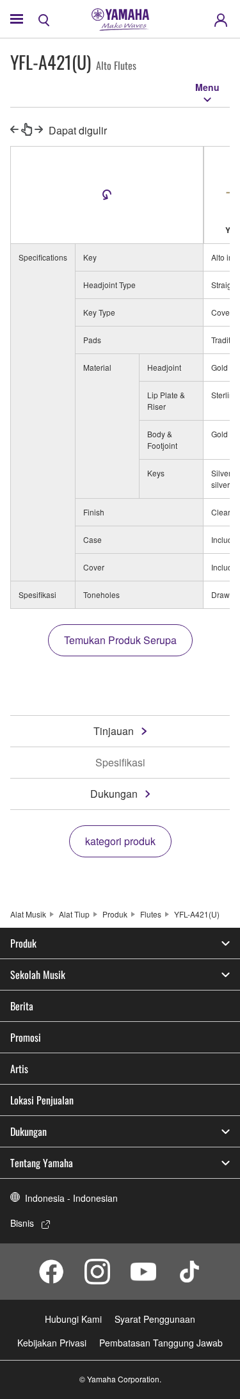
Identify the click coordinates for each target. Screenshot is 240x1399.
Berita (21, 1006)
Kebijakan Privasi (51, 1342)
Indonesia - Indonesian (71, 1198)
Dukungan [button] (28, 1131)
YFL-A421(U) (197, 914)
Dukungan (114, 793)
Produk (114, 914)
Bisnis (22, 1223)
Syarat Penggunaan (155, 1319)
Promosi (25, 1037)
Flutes (150, 914)
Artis (19, 1068)
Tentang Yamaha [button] (41, 1162)
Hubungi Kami (73, 1319)
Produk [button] (23, 943)
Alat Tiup (74, 914)
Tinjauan (113, 731)
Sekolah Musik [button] (37, 974)
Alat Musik (28, 914)
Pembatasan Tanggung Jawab (161, 1342)
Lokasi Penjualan (42, 1100)
